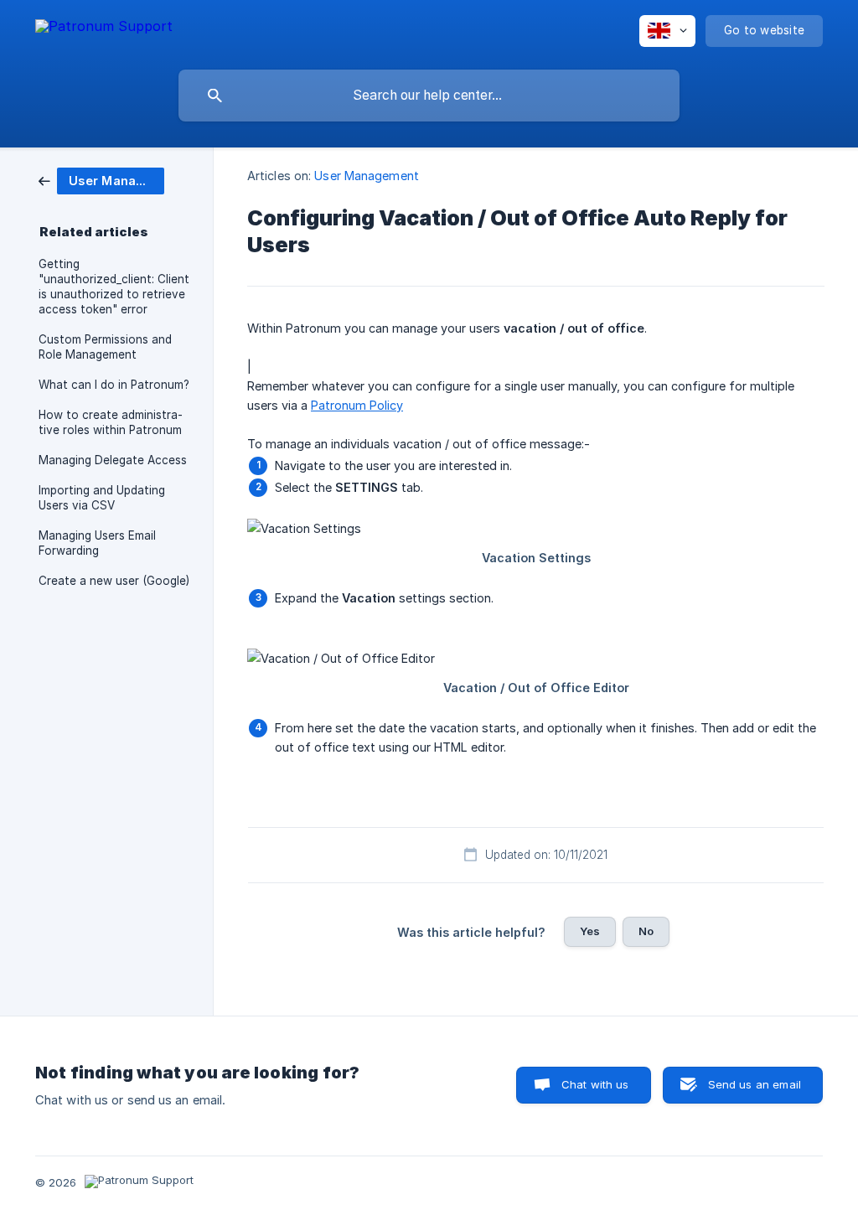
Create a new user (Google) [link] (114, 580)
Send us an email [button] (754, 1084)
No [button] (646, 931)
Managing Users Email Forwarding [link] (97, 543)
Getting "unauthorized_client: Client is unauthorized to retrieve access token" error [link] (114, 286)
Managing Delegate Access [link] (113, 460)
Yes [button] (590, 931)
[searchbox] (429, 96)
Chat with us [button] (595, 1084)
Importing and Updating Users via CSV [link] (102, 497)
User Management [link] (366, 175)
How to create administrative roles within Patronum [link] (111, 422)
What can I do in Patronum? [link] (114, 384)
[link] (101, 180)
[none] (104, 29)
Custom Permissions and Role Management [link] (105, 347)
